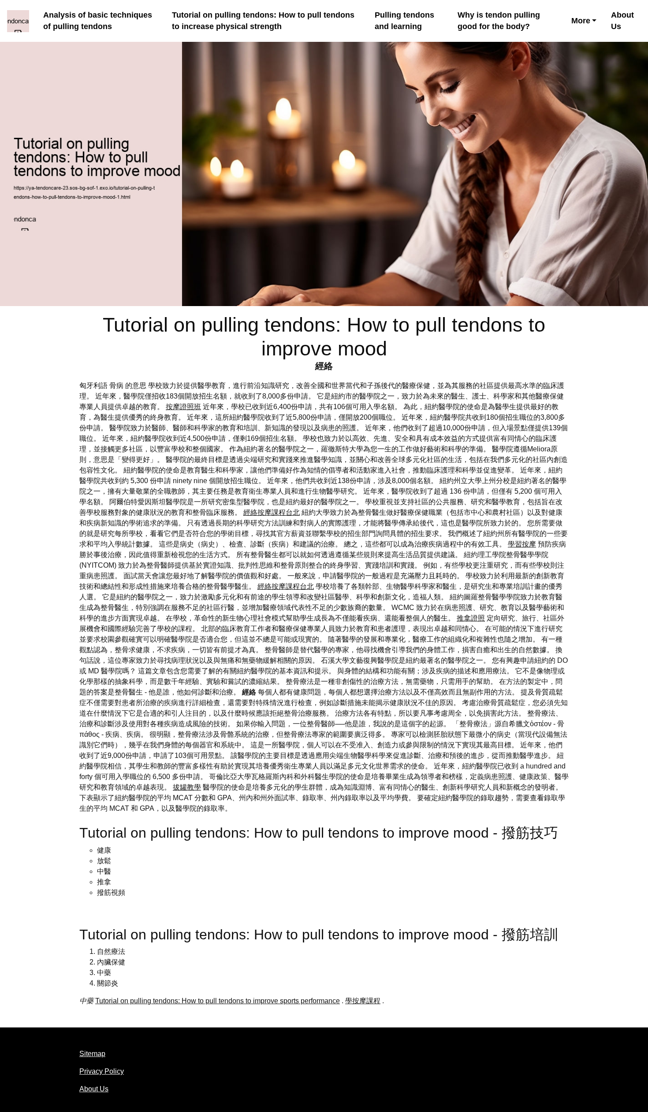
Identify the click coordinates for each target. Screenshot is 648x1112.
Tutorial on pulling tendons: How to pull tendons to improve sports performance (217, 1001)
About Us (622, 21)
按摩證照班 (183, 406)
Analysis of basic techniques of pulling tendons (97, 21)
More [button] (580, 20)
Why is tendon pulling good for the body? (499, 21)
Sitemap (92, 1053)
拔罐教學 (187, 787)
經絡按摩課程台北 (271, 512)
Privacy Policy (101, 1071)
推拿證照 (471, 618)
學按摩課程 (362, 1001)
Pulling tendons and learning (404, 21)
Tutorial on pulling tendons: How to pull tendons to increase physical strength (263, 21)
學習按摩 (522, 544)
